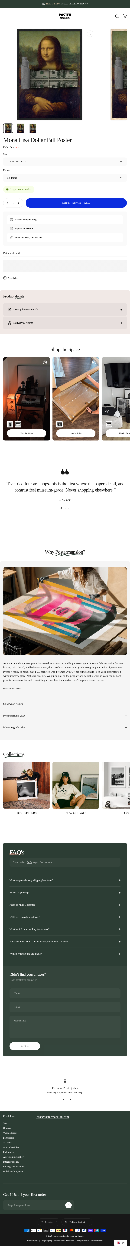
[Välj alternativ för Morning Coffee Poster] (59, 424)
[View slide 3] (69, 508)
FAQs (29, 862)
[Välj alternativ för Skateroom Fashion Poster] (18, 424)
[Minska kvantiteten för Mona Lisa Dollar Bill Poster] (7, 203)
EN (122, 1242)
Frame (6, 170)
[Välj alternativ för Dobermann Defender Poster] (10, 424)
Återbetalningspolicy (13, 1157)
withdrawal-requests (13, 1171)
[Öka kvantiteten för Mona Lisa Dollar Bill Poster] (19, 203)
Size (5, 154)
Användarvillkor (11, 1147)
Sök (5, 1123)
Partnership (8, 1138)
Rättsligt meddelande (13, 1166)
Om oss (7, 1128)
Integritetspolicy (11, 1162)
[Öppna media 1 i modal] (90, 34)
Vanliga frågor (10, 1133)
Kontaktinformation (97, 1241)
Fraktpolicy (8, 1152)
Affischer (7, 1142)
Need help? (13, 278)
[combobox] (120, 1243)
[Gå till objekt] (8, 128)
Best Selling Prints (12, 688)
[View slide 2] (65, 508)
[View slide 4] (71, 1099)
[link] (52, 1117)
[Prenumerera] (68, 1205)
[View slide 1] (61, 508)
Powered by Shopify (75, 1236)
